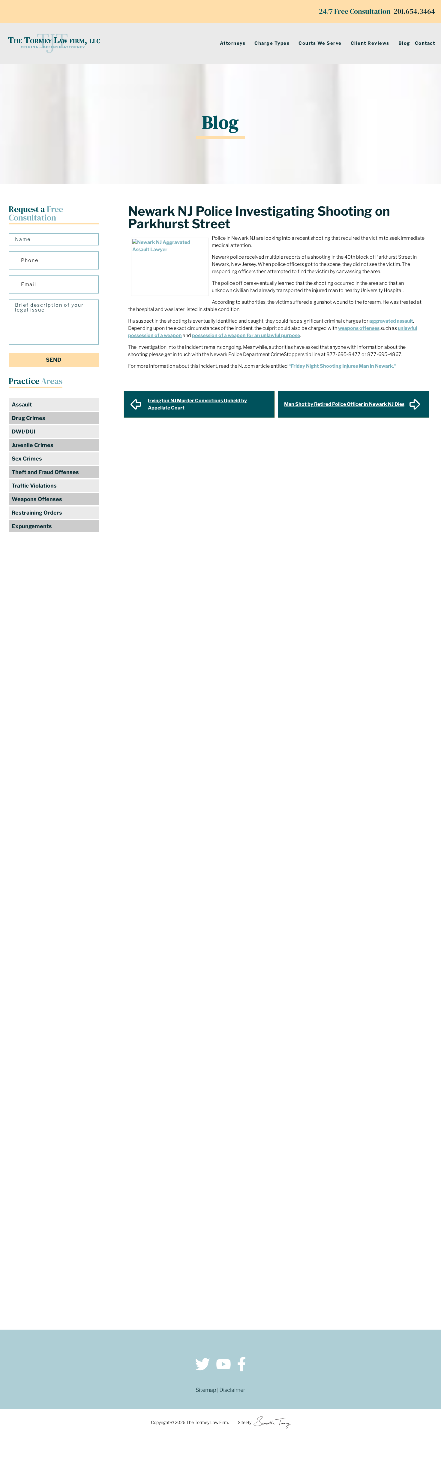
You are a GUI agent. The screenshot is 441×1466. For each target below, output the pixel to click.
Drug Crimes (28, 418)
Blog (404, 43)
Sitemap (206, 1390)
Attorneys (233, 43)
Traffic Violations (34, 485)
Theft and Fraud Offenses (45, 472)
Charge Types (272, 43)
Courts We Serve (320, 43)
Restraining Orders (37, 512)
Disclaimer (232, 1390)
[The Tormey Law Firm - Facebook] (241, 1365)
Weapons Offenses (37, 499)
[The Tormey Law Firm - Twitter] (202, 1365)
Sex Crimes (27, 458)
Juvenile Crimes (32, 445)
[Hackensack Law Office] (116, 1276)
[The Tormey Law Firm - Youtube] (223, 1365)
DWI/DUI (23, 431)
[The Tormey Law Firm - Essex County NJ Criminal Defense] (54, 43)
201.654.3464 (414, 11)
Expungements (32, 526)
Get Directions (116, 1230)
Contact (425, 43)
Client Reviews (370, 43)
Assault (22, 404)
